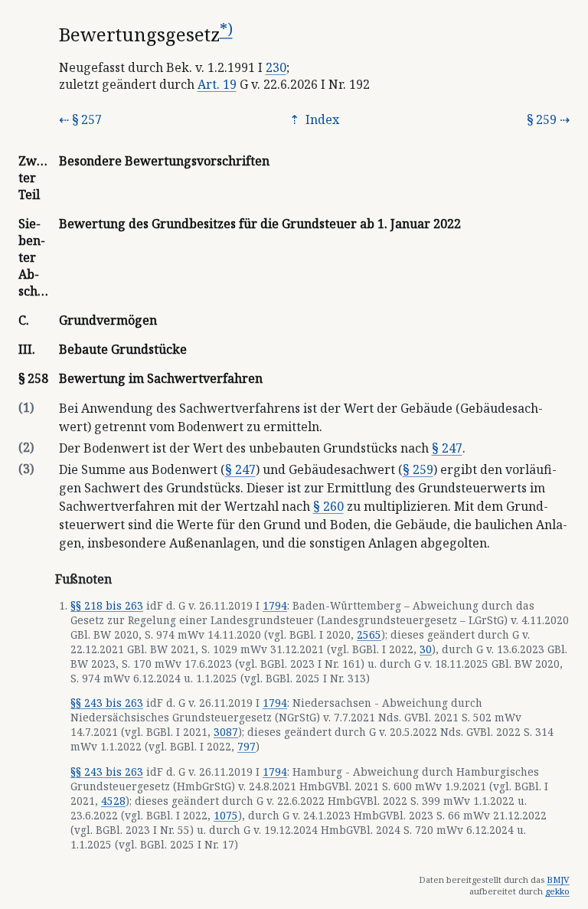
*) (226, 28)
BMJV (558, 879)
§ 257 (87, 119)
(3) (26, 468)
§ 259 (542, 119)
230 (276, 67)
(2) (26, 447)
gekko (557, 891)
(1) (26, 407)
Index (320, 119)
